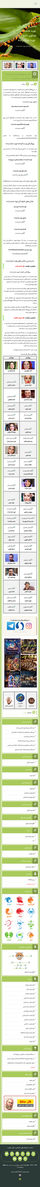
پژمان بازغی (11, 488)
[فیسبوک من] (23, 1154)
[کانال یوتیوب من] (20, 1158)
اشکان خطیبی (28, 539)
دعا (34, 840)
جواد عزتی (11, 502)
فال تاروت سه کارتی (29, 1002)
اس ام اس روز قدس (29, 736)
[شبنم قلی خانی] (8, 65)
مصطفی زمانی (28, 577)
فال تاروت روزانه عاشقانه (28, 1032)
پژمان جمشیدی (28, 399)
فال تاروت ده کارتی (29, 1023)
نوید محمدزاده (11, 511)
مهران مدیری (11, 464)
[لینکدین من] (15, 1158)
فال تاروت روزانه (30, 984)
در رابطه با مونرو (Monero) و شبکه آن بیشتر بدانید (21, 1058)
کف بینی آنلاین (31, 810)
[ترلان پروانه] (20, 65)
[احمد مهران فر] (32, 65)
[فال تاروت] (29, 647)
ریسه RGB (32, 879)
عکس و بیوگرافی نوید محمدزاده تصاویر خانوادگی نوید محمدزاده (21, 76)
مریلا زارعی (11, 530)
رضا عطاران (11, 609)
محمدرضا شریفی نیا (28, 521)
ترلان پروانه (28, 502)
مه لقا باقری (11, 549)
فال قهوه (32, 788)
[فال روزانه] (12, 647)
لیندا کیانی (28, 432)
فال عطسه (32, 1121)
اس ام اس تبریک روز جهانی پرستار (25, 727)
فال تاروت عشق (30, 1028)
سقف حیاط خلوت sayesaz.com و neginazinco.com (21, 1062)
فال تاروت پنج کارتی (29, 1010)
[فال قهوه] (29, 663)
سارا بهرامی (11, 418)
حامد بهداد (11, 473)
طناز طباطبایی (11, 399)
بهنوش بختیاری (28, 530)
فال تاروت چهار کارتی (29, 1006)
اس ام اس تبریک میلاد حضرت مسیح (25, 749)
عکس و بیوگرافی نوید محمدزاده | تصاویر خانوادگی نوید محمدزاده (27, 33)
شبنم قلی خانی (11, 455)
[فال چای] (29, 679)
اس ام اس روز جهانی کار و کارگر (26, 740)
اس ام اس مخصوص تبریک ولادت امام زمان (23, 732)
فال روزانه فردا (30, 1138)
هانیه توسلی (28, 549)
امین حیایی (28, 408)
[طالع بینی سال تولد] (20, 962)
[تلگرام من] (28, 1154)
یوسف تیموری (28, 609)
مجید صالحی (28, 591)
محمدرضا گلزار (11, 600)
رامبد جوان (11, 539)
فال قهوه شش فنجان (29, 797)
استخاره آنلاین (31, 762)
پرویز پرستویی (28, 511)
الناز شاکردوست (28, 473)
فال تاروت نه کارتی (29, 1019)
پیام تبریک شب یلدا (29, 1093)
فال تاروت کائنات (30, 993)
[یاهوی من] (33, 1154)
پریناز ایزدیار (28, 418)
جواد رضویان (28, 563)
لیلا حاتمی (28, 455)
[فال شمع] (12, 663)
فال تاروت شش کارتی (29, 1015)
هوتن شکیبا (28, 600)
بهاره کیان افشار (28, 441)
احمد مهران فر (11, 563)
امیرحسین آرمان (11, 441)
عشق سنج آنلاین (30, 866)
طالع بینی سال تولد (29, 971)
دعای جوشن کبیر (30, 836)
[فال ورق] (12, 679)
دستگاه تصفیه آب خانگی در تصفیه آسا (24, 1054)
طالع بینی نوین (31, 1125)
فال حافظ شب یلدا (30, 1088)
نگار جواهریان (28, 370)
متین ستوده (28, 488)
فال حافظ (32, 1080)
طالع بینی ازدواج (20, 704)
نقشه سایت (14, 1171)
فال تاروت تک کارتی (29, 997)
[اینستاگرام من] (17, 1154)
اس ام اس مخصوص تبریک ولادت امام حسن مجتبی (21, 745)
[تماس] (12, 1154)
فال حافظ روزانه (30, 1084)
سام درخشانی (11, 385)
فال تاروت (32, 1041)
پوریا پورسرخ (11, 577)
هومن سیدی (28, 464)
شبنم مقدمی (11, 370)
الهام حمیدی (28, 385)
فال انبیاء (32, 775)
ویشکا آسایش (11, 432)
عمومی (25, 712)
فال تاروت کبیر (30, 989)
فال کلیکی (32, 853)
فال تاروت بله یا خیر (29, 1036)
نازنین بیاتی (11, 408)
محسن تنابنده (11, 521)
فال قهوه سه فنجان (29, 792)
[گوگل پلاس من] (25, 1158)
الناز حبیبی (11, 591)
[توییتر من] (7, 1154)
